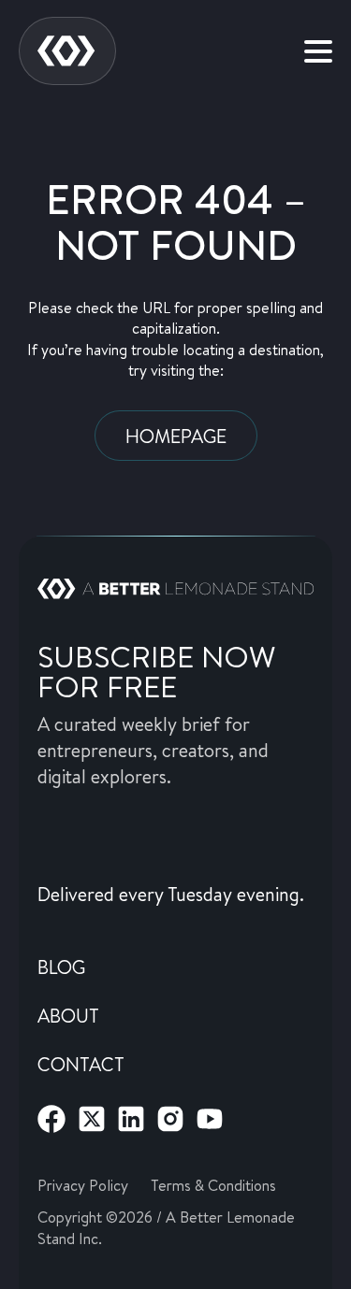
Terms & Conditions (213, 1185)
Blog (61, 966)
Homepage (176, 435)
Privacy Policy (82, 1185)
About (68, 1015)
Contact (80, 1064)
